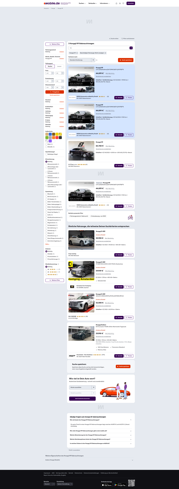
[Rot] (57, 137)
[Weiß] (53, 141)
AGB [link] (53, 473)
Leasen (59, 66)
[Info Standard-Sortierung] (96, 60)
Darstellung (60, 481)
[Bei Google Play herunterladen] (120, 485)
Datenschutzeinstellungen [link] (91, 473)
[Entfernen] (77, 53)
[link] (119, 3)
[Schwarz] (60, 137)
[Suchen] (131, 48)
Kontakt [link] (71, 473)
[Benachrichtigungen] (116, 3)
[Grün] (47, 137)
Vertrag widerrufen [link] (61, 473)
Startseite (46, 8)
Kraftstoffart (49, 106)
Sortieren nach (72, 57)
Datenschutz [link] (78, 473)
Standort (48, 100)
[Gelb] (57, 134)
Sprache (46, 481)
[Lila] (50, 141)
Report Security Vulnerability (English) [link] (55, 475)
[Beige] (47, 134)
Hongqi (53, 8)
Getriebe (48, 124)
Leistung (48, 111)
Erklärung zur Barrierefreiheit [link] (109, 473)
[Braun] (53, 134)
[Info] (58, 264)
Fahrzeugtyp (49, 115)
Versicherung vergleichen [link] (103, 76)
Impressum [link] (47, 473)
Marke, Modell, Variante (52, 56)
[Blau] (50, 134)
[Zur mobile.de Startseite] (59, 3)
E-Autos (47, 120)
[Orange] (53, 137)
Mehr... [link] (47, 244)
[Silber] (47, 141)
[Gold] (60, 134)
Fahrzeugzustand (50, 50)
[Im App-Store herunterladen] (107, 485)
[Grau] (50, 137)
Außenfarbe (49, 131)
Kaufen (50, 66)
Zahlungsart (49, 63)
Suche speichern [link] (55, 95)
